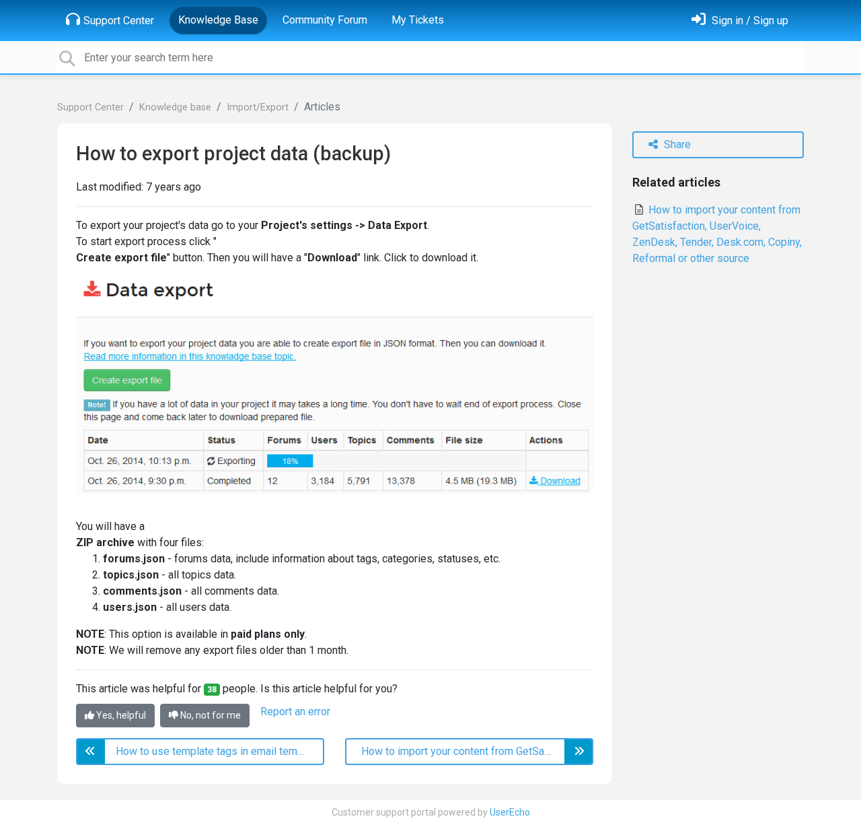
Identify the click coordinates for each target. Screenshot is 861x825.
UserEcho (510, 812)
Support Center (118, 20)
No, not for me (209, 715)
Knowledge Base (218, 19)
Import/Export (258, 107)
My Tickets (417, 19)
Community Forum (325, 19)
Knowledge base (175, 107)
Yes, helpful (120, 715)
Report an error (295, 711)
